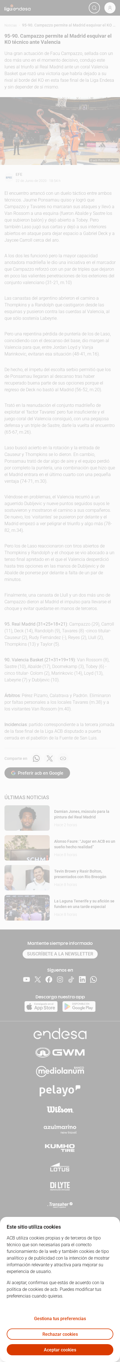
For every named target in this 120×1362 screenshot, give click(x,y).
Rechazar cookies (60, 1334)
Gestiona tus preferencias (60, 1318)
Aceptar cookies (60, 1350)
